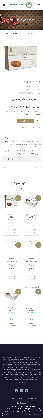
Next (36, 167)
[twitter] (21, 390)
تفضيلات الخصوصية (33, 414)
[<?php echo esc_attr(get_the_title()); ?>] (30, 226)
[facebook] (26, 390)
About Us (32, 398)
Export (21, 398)
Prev (4, 167)
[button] (39, 96)
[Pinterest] (33, 82)
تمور (24, 33)
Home (30, 33)
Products (11, 398)
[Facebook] (39, 82)
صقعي (19, 33)
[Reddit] (24, 82)
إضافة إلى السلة (24, 120)
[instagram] (16, 390)
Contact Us (21, 403)
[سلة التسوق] (39, 5)
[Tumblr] (30, 82)
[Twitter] (36, 82)
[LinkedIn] (27, 82)
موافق (6, 414)
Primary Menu (4, 5)
